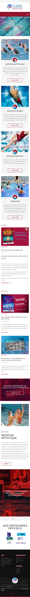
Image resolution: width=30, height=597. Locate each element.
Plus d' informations (15, 596)
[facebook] (29, 1)
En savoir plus (15, 392)
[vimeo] (24, 1)
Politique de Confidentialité (6, 560)
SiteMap (3, 565)
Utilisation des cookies (6, 561)
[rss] (22, 1)
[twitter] (26, 1)
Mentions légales (4, 558)
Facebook (18, 569)
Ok (3, 593)
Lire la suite (15, 80)
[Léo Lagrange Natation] (15, 7)
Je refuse (12, 593)
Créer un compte (19, 560)
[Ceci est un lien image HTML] (15, 236)
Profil (17, 561)
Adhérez (6, 463)
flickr (17, 572)
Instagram (18, 570)
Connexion (18, 558)
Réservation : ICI (6, 283)
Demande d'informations (6, 563)
